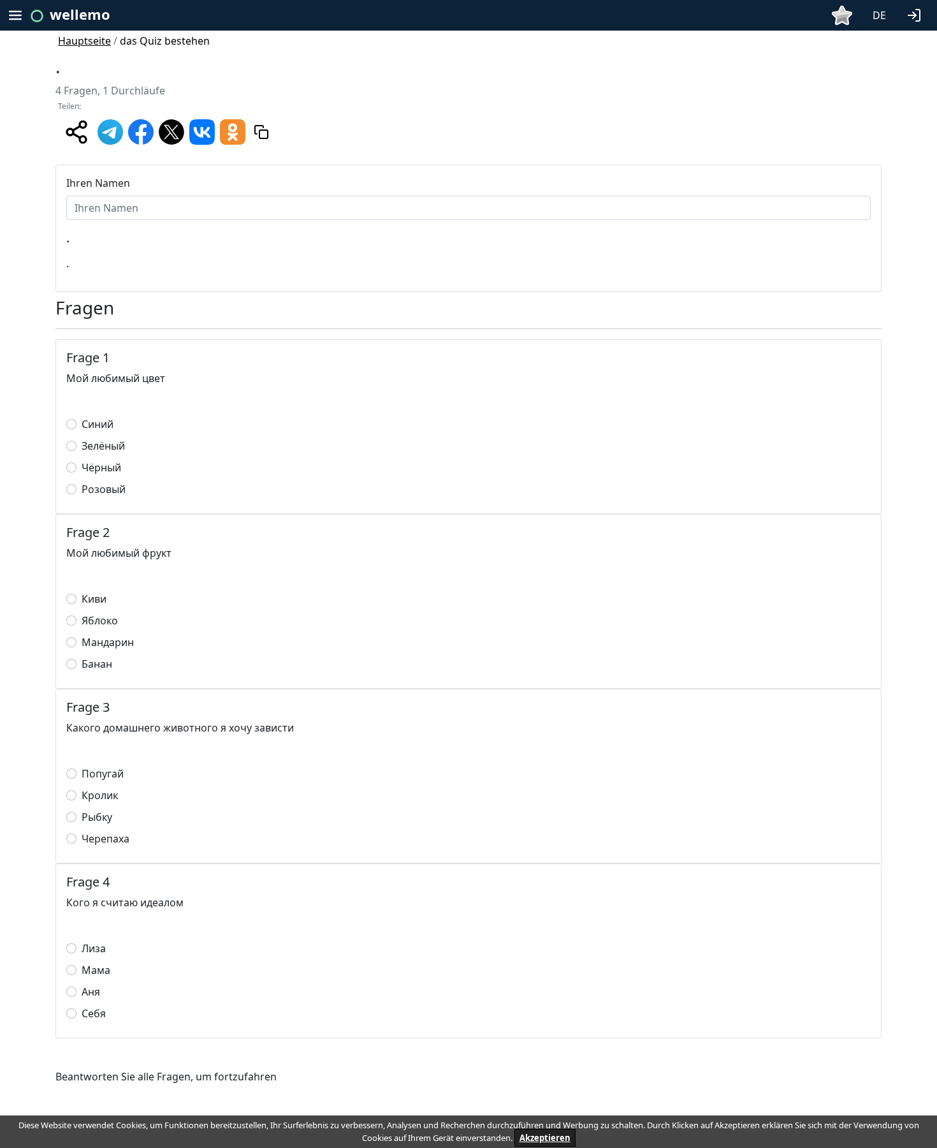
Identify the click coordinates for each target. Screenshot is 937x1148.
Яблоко (100, 621)
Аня (91, 992)
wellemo (80, 14)
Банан (97, 664)
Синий (97, 424)
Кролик (100, 795)
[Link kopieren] (261, 132)
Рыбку (97, 817)
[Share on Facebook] (141, 131)
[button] (916, 14)
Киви (94, 599)
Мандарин (108, 642)
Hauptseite (84, 41)
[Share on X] (171, 131)
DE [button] (879, 15)
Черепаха (105, 839)
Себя (94, 1013)
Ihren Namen (98, 183)
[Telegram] (110, 131)
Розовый (104, 489)
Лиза (94, 948)
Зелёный (103, 446)
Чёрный (101, 467)
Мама (96, 970)
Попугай (103, 774)
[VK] (202, 131)
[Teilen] (76, 132)
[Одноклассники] (232, 131)
